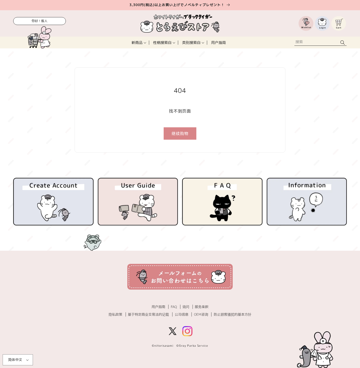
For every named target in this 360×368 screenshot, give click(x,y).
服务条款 (201, 306)
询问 (185, 306)
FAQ (174, 306)
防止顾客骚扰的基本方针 (232, 314)
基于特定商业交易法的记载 (148, 314)
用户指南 (158, 306)
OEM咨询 (201, 314)
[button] (138, 42)
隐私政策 (115, 314)
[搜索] (343, 42)
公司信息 (181, 314)
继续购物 (180, 133)
